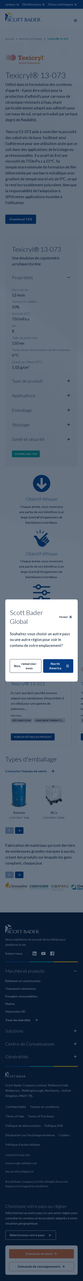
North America (55, 666)
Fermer (63, 616)
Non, (25, 666)
